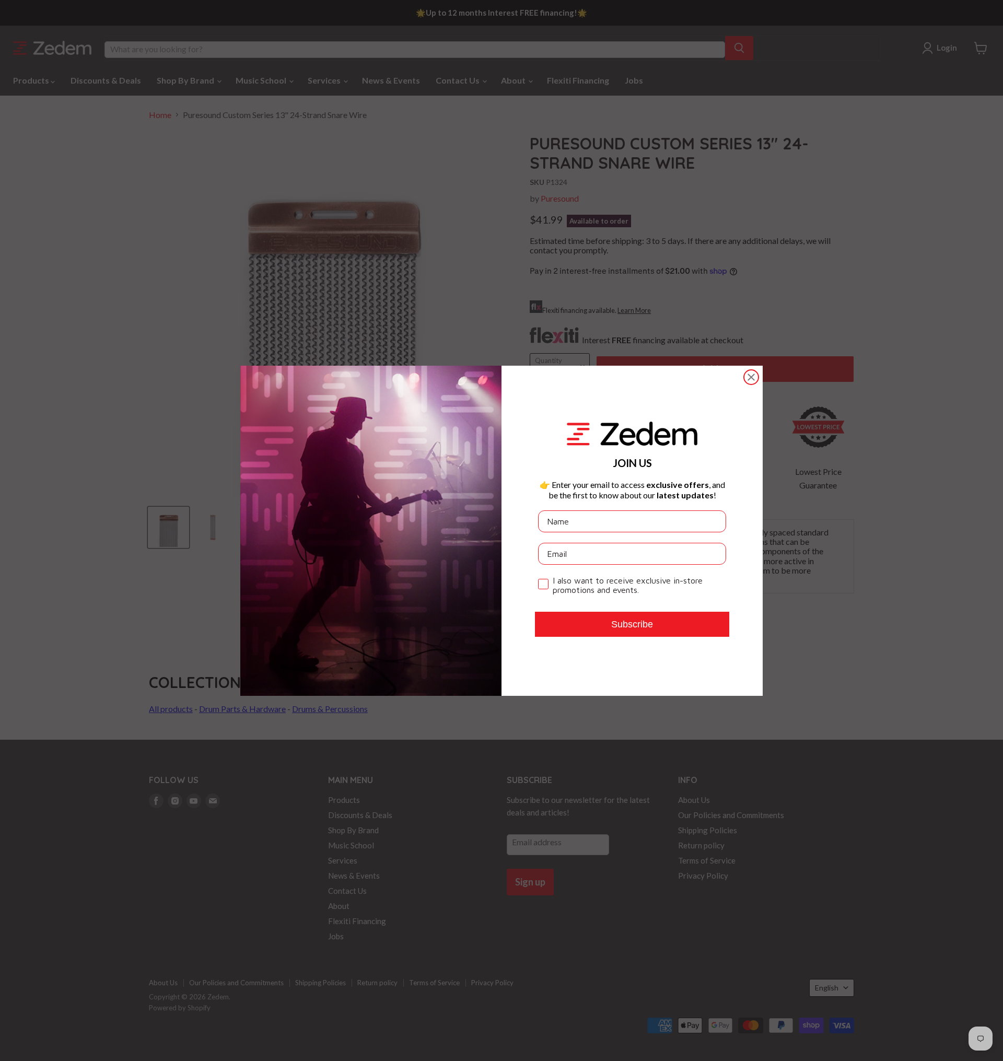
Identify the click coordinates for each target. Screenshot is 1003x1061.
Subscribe (632, 624)
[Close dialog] (751, 377)
